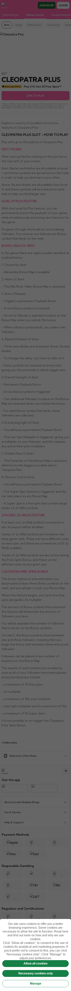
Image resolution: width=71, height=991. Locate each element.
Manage (35, 983)
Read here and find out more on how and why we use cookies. (38, 935)
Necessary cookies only (35, 973)
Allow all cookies (35, 963)
